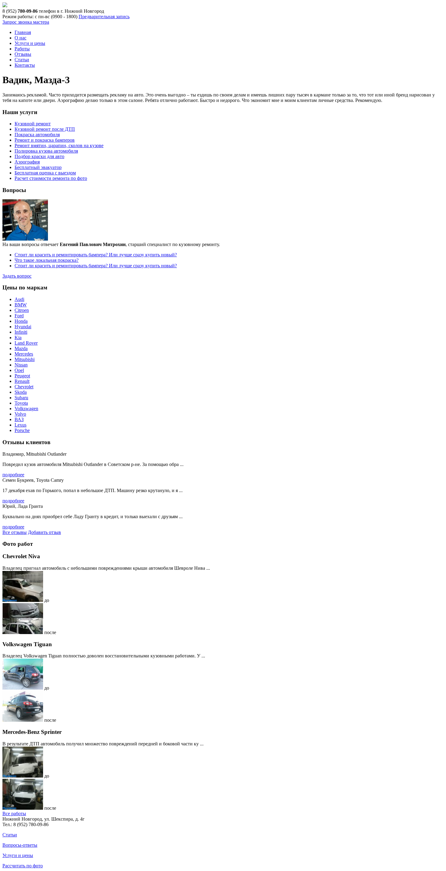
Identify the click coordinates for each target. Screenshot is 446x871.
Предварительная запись (104, 16)
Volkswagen (26, 408)
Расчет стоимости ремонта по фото (51, 178)
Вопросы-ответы (19, 845)
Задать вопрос (17, 276)
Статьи (22, 59)
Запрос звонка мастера (25, 22)
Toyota (21, 403)
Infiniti (21, 332)
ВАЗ (19, 419)
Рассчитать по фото (22, 865)
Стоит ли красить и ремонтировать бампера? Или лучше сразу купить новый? (96, 254)
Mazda (21, 348)
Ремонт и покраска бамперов (45, 140)
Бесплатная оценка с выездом (45, 172)
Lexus (20, 424)
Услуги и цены (30, 43)
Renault (22, 381)
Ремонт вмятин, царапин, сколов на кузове (59, 145)
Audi (19, 299)
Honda (21, 321)
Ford (19, 315)
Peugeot (22, 375)
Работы (22, 48)
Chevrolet (24, 386)
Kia (18, 337)
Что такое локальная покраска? (47, 260)
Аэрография (27, 161)
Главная (23, 32)
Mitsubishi (25, 359)
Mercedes (24, 353)
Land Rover (26, 343)
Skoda (21, 392)
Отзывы (23, 54)
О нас (20, 37)
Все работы (14, 813)
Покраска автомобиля (37, 134)
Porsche (22, 430)
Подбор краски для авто (39, 156)
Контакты (25, 65)
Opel (19, 370)
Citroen (22, 310)
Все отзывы (14, 532)
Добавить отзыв (44, 532)
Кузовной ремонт (33, 123)
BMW (21, 304)
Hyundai (23, 326)
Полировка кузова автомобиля (46, 151)
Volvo (20, 414)
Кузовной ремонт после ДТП (45, 129)
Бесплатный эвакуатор (38, 167)
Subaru (21, 397)
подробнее (13, 474)
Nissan (21, 364)
